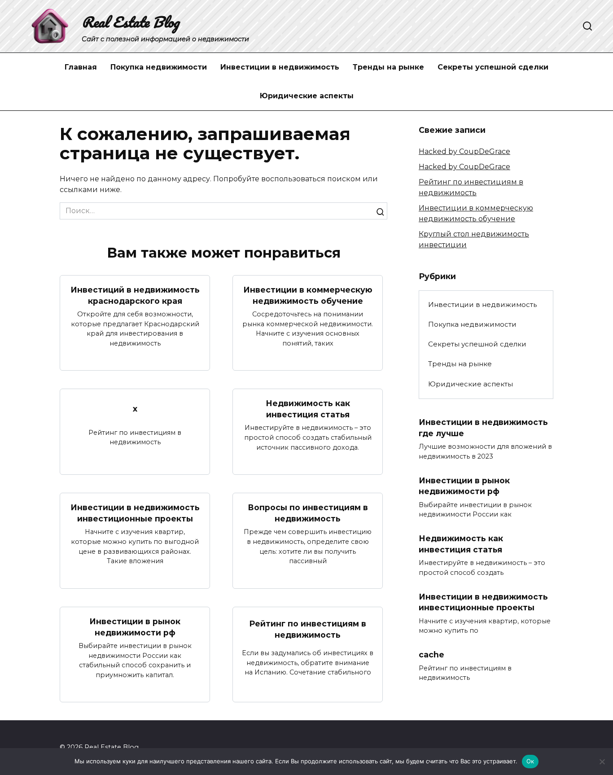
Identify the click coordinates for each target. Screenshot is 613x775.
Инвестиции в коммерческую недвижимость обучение (307, 295)
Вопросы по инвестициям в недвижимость (308, 513)
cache (431, 654)
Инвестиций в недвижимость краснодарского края (135, 295)
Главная (81, 67)
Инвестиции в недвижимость (279, 67)
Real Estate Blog (130, 21)
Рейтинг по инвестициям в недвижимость (307, 629)
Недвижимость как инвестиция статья (308, 408)
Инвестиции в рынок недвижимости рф (134, 627)
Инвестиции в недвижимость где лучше (483, 427)
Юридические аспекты (307, 96)
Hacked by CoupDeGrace (464, 151)
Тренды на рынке (388, 67)
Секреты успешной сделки (493, 67)
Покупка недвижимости (158, 67)
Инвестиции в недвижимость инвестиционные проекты (135, 513)
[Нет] (601, 761)
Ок (530, 761)
